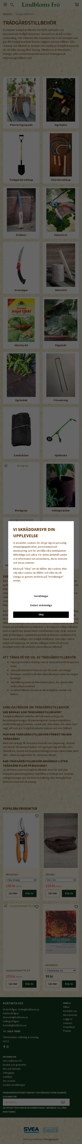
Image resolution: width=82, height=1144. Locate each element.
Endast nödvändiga (41, 605)
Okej (41, 614)
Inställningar (41, 596)
